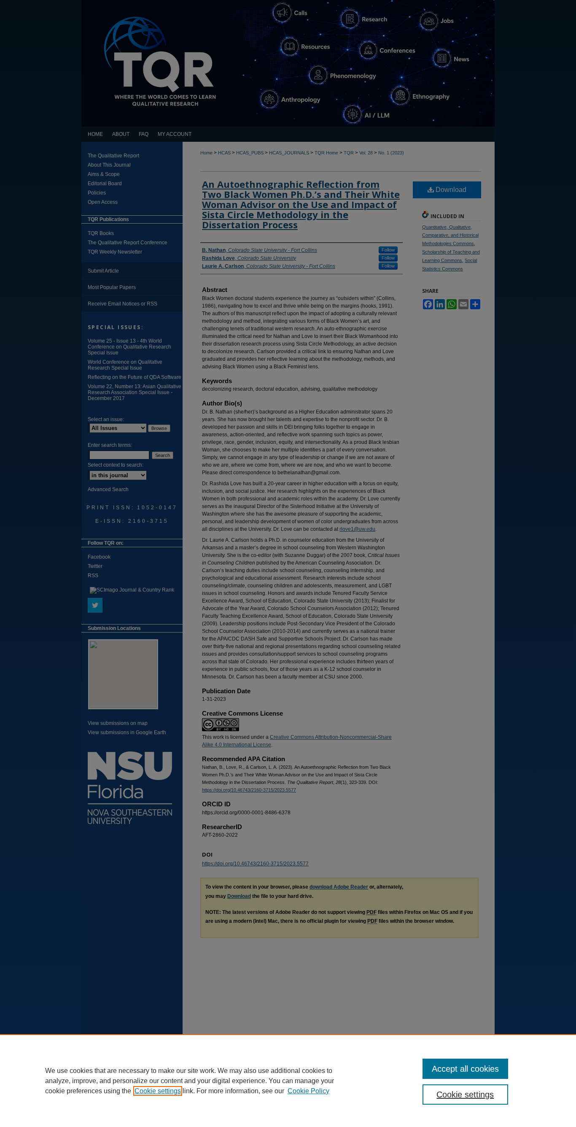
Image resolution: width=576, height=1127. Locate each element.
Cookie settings (158, 1091)
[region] (288, 1080)
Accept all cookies (465, 1068)
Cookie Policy (308, 1091)
